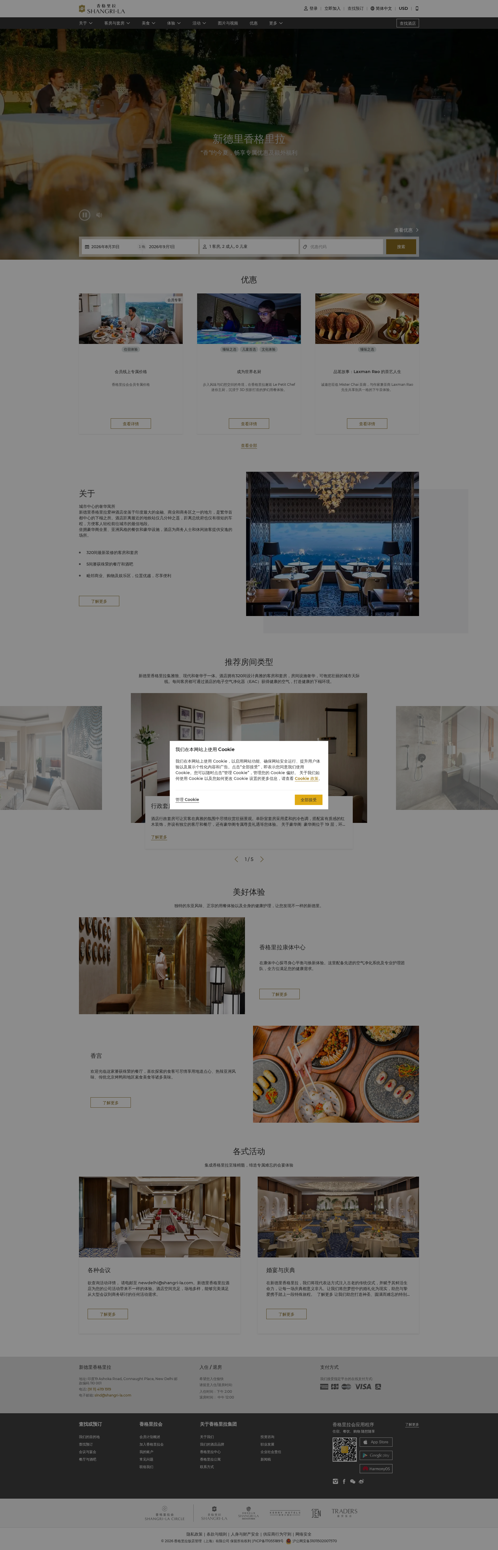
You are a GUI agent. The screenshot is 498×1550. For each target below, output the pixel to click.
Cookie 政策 (306, 778)
